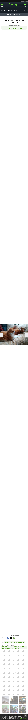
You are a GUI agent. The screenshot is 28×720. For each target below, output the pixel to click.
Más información (22, 718)
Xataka (14, 5)
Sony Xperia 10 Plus (19, 642)
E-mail (14, 638)
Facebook (8, 638)
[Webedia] (24, 1)
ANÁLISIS (3, 10)
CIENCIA (20, 10)
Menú (2, 6)
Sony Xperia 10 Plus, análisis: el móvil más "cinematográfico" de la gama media (14, 27)
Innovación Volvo (16, 14)
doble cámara (8, 642)
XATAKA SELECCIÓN (12, 10)
